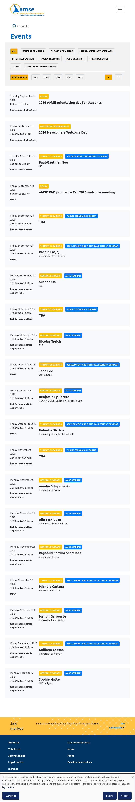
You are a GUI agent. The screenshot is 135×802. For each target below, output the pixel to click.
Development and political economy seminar (92, 245)
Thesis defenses (98, 58)
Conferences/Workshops (41, 66)
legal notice (8, 787)
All (14, 51)
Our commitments (79, 742)
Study (15, 66)
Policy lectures (50, 58)
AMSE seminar (73, 275)
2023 (69, 77)
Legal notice (15, 762)
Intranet (13, 768)
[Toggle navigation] (120, 9)
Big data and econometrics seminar (87, 156)
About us (13, 742)
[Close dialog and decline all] (132, 776)
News (71, 749)
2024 (58, 77)
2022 (80, 77)
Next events (19, 77)
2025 (46, 77)
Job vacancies (16, 755)
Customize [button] (11, 795)
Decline (109, 795)
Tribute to (14, 749)
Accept (124, 795)
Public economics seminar (81, 215)
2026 (35, 77)
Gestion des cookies (80, 762)
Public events (74, 58)
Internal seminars (23, 58)
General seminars (33, 51)
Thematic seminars (62, 51)
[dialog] (67, 788)
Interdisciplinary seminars (96, 51)
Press (71, 755)
